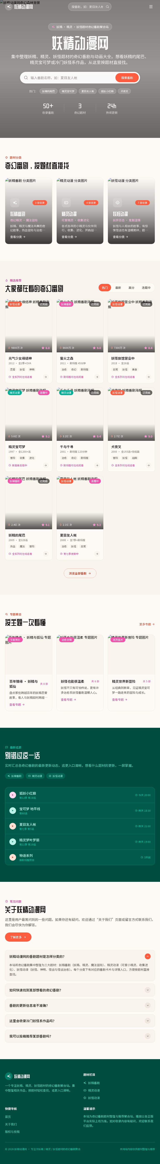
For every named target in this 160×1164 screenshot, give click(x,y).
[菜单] (151, 6)
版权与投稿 (12, 1132)
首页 (8, 1117)
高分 (131, 287)
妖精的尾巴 (48, 91)
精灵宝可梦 (68, 91)
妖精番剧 (16, 776)
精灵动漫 (37, 776)
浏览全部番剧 (77, 573)
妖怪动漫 (58, 776)
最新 (118, 287)
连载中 (146, 287)
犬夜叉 (124, 91)
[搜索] (107, 6)
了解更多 (16, 937)
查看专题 (15, 704)
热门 (105, 287)
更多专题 (145, 624)
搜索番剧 (127, 78)
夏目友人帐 (87, 91)
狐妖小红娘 (107, 91)
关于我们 (11, 1124)
